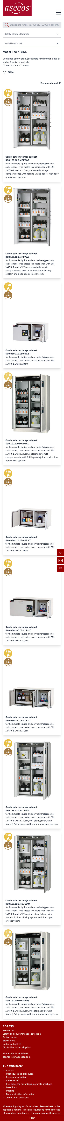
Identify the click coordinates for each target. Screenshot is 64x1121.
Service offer (12, 1080)
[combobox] (32, 25)
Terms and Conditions (17, 1097)
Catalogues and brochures (19, 1073)
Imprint (10, 1090)
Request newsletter (16, 1077)
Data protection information (20, 1094)
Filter (32, 1117)
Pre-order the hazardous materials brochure (29, 1084)
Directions (11, 1087)
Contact (10, 1070)
